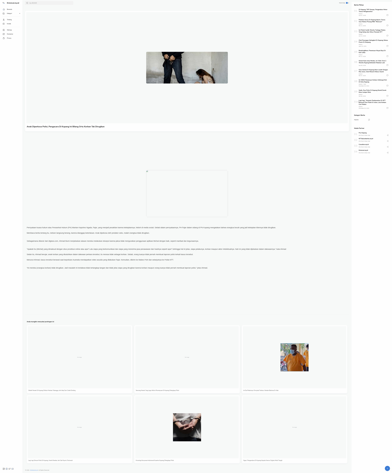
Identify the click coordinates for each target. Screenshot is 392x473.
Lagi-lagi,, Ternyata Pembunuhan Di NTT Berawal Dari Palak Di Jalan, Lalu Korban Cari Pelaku (372, 102)
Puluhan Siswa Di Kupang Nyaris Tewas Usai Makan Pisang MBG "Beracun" (372, 21)
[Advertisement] (88, 148)
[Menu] (4, 3)
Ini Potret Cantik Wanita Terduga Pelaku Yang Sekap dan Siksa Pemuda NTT (372, 31)
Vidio (364, 84)
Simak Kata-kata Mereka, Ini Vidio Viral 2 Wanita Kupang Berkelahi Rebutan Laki (372, 62)
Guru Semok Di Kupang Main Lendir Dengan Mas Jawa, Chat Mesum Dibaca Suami (373, 71)
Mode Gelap (342, 3)
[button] (387, 15)
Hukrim (360, 14)
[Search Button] (27, 3)
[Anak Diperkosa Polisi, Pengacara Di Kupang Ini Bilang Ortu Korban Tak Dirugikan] (187, 67)
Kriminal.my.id (13, 3)
